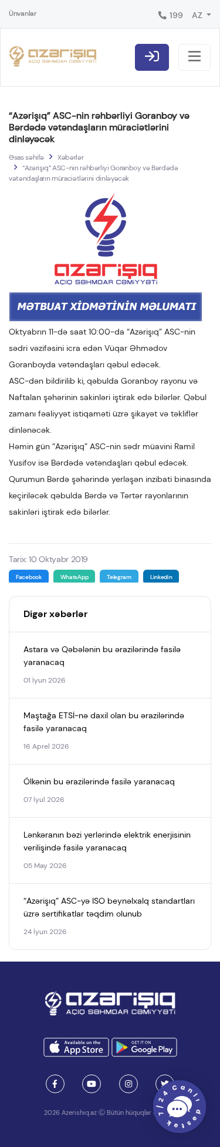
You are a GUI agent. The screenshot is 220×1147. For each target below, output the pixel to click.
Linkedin (161, 577)
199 (175, 15)
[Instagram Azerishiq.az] (128, 1083)
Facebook (29, 577)
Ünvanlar (23, 13)
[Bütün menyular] (194, 57)
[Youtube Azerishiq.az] (91, 1083)
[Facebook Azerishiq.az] (55, 1083)
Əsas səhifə (26, 157)
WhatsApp (74, 577)
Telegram (119, 577)
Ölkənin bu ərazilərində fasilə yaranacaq (99, 781)
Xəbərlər (70, 157)
